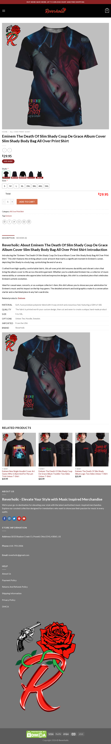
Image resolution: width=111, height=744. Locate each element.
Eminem (9, 216)
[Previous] (2, 458)
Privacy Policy (8, 600)
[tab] (8, 238)
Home (4, 132)
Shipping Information (12, 593)
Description (8, 238)
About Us (6, 573)
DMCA (5, 606)
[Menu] (3, 10)
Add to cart (27, 201)
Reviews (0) (21, 238)
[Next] (109, 458)
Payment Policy (9, 580)
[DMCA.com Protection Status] (36, 734)
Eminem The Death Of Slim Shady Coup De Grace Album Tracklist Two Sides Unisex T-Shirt (55, 473)
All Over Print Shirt (20, 132)
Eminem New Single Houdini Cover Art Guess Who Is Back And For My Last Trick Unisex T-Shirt (18, 473)
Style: (5, 168)
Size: (5, 180)
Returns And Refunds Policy (15, 586)
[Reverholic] (55, 10)
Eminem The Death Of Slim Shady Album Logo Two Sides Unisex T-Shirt (91, 472)
